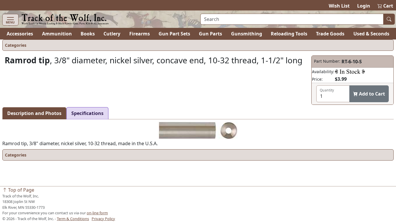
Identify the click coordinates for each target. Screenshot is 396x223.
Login (363, 6)
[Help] (350, 71)
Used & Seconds (371, 33)
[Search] (389, 19)
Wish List (339, 6)
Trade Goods (330, 33)
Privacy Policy (103, 218)
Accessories (20, 33)
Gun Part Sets (174, 33)
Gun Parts (210, 33)
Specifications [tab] (87, 113)
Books (88, 33)
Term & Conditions (73, 218)
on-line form (97, 212)
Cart (385, 6)
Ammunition (57, 33)
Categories (15, 45)
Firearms (139, 33)
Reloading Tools (289, 33)
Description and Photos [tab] (34, 113)
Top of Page (20, 190)
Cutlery (111, 33)
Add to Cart (371, 94)
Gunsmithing (246, 33)
